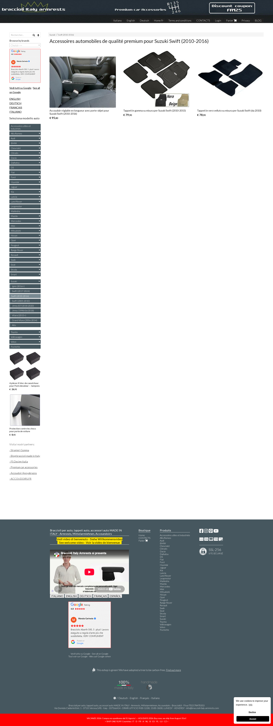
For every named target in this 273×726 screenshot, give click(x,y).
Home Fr (158, 20)
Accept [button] (252, 719)
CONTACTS (203, 20)
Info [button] (250, 705)
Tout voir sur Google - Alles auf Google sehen (89, 656)
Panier (230, 20)
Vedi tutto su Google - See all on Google (89, 653)
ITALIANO (57, 596)
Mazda (14, 216)
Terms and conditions (179, 20)
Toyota (14, 332)
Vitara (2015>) (19, 315)
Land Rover (16, 201)
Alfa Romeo (16, 133)
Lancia (14, 196)
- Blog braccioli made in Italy (24, 455)
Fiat (13, 172)
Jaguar (14, 187)
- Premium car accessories (23, 467)
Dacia (13, 157)
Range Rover (17, 250)
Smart (14, 274)
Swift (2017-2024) (21, 291)
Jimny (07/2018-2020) (23, 305)
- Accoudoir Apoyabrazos (23, 473)
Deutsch (144, 20)
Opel (13, 240)
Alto (14, 325)
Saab (13, 259)
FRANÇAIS (100, 596)
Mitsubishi (16, 230)
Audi (13, 138)
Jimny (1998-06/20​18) (23, 310)
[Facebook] (201, 531)
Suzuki (52, 35)
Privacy (246, 20)
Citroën (14, 153)
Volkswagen (16, 337)
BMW (14, 143)
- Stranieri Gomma (19, 450)
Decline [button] (252, 712)
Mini (13, 225)
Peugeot (15, 245)
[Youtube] (216, 531)
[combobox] (25, 45)
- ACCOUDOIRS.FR (20, 478)
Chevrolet (16, 148)
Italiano (117, 20)
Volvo (13, 341)
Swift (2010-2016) (66, 35)
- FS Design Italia (18, 461)
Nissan (14, 235)
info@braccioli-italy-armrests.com (202, 708)
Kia (12, 191)
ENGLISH (71, 596)
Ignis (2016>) (18, 286)
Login (218, 20)
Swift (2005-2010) (21, 300)
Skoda (14, 269)
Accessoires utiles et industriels (21, 127)
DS (12, 167)
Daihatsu (15, 162)
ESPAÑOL (115, 596)
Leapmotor (16, 206)
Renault (14, 255)
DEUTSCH (85, 596)
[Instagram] (206, 531)
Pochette (15, 346)
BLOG (258, 20)
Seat (13, 264)
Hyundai (15, 182)
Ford (13, 177)
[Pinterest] (211, 531)
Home (141, 535)
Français (144, 698)
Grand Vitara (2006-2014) (24, 320)
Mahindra (15, 211)
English (131, 20)
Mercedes (16, 221)
